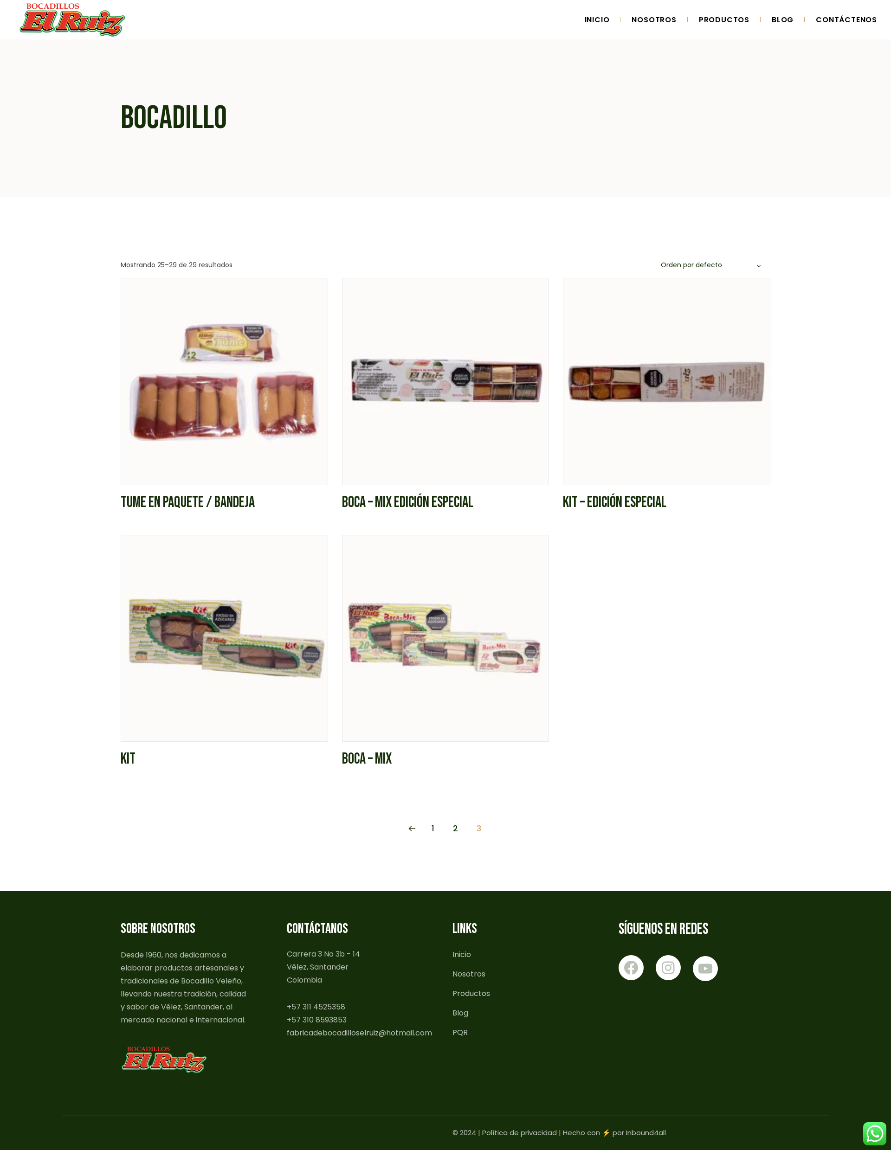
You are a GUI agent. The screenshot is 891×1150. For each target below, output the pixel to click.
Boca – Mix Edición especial (407, 502)
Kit (128, 759)
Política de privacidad (519, 1132)
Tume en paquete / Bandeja (188, 502)
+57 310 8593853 (317, 1020)
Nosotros (468, 974)
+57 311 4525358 (316, 1007)
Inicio (461, 954)
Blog (460, 1013)
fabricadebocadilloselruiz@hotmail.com (359, 1033)
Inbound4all (646, 1132)
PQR (460, 1032)
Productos (471, 993)
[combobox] (712, 265)
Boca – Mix (367, 759)
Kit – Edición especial (614, 502)
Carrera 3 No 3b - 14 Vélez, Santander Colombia (323, 967)
